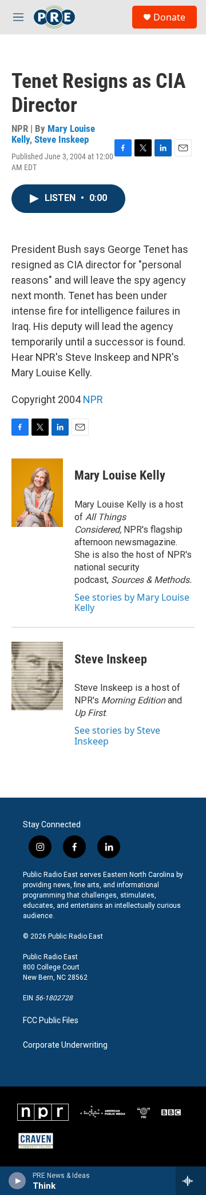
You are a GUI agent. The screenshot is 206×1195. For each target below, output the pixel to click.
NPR (93, 399)
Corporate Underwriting (65, 1045)
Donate (169, 17)
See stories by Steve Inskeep (117, 735)
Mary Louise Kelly (119, 475)
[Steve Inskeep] (37, 676)
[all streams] (191, 1180)
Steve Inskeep (61, 139)
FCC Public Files (50, 1020)
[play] (17, 1180)
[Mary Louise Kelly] (37, 492)
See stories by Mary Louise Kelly (131, 602)
